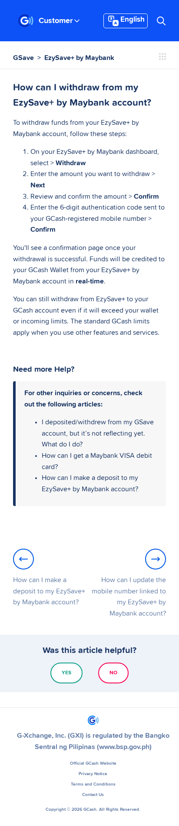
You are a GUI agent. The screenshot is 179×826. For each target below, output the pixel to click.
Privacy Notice (93, 774)
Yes (66, 673)
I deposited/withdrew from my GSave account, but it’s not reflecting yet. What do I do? (98, 433)
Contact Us (93, 795)
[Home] (25, 20)
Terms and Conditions (93, 784)
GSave (23, 57)
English (132, 19)
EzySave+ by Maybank (79, 57)
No (113, 673)
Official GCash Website (93, 763)
